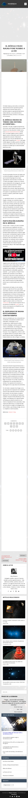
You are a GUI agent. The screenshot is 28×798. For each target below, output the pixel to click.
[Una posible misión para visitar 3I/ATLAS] (14, 673)
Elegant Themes (13, 792)
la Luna (17, 304)
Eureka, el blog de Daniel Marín (10, 765)
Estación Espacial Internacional (12, 131)
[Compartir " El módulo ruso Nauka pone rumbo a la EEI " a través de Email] (14, 426)
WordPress (14, 794)
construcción (6, 302)
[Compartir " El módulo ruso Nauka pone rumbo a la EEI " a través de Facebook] (5, 423)
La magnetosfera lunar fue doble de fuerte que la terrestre (12, 662)
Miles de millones (7, 768)
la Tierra (18, 140)
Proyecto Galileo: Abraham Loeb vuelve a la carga (14, 621)
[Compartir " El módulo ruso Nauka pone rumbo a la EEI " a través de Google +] (11, 423)
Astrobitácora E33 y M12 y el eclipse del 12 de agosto (13, 742)
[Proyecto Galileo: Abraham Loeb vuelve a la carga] (14, 609)
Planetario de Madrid (8, 775)
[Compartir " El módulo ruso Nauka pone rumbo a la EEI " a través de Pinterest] (16, 423)
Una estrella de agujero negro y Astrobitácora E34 (11, 738)
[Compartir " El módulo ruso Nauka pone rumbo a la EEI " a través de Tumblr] (14, 423)
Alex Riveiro (12, 53)
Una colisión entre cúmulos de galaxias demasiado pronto (13, 641)
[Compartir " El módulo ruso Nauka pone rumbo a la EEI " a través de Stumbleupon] (11, 426)
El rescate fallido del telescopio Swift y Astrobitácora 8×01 (12, 733)
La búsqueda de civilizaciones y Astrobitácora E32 (10, 747)
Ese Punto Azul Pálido (8, 761)
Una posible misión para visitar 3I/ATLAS (14, 682)
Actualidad (10, 55)
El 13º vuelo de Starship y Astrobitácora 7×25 (13, 752)
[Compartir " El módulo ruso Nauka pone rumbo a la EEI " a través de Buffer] (22, 423)
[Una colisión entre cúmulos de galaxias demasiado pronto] (14, 632)
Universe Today (12, 412)
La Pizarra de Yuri (7, 772)
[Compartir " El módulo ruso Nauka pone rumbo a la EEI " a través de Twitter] (8, 423)
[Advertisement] (14, 25)
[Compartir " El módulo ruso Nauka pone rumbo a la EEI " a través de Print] (16, 426)
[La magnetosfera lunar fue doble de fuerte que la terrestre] (14, 653)
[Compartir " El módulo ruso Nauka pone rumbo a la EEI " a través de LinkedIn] (19, 423)
